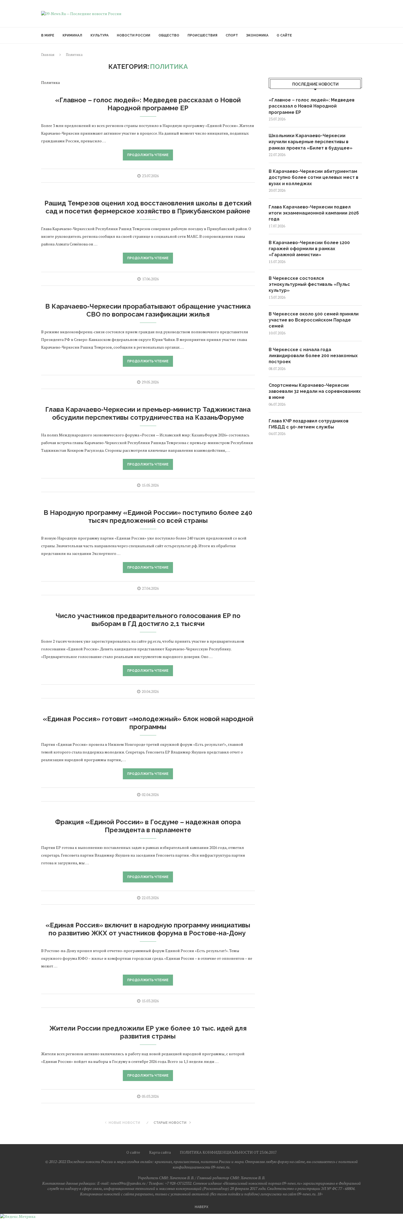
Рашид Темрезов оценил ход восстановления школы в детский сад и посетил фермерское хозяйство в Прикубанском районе (147, 207)
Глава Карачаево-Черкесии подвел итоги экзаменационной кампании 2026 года (314, 213)
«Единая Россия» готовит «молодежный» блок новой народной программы (148, 723)
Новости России (133, 35)
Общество (168, 35)
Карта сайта (160, 1152)
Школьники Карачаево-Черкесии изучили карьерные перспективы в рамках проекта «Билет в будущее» (311, 142)
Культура (99, 35)
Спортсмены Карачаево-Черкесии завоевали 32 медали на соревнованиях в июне (315, 391)
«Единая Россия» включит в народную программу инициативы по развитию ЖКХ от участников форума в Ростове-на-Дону (148, 929)
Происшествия (202, 35)
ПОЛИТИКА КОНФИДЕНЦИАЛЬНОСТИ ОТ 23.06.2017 (228, 1152)
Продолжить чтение (148, 155)
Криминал (72, 35)
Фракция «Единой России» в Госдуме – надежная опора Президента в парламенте (148, 826)
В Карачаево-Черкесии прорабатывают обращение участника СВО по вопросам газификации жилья (148, 310)
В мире (47, 35)
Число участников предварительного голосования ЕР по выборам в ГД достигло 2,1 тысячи (148, 620)
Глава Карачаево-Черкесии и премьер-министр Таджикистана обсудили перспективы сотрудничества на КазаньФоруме (148, 413)
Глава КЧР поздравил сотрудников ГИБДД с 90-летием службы (308, 424)
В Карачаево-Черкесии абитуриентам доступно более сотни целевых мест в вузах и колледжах (313, 177)
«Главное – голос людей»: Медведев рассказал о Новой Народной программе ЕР (148, 104)
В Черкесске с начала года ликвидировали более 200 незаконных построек (313, 356)
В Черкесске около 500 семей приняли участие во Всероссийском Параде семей (314, 320)
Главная (47, 54)
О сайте (284, 35)
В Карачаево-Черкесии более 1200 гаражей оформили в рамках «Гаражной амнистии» (309, 249)
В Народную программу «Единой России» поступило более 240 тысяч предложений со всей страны (148, 516)
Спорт (232, 35)
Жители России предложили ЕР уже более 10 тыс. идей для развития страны (148, 1032)
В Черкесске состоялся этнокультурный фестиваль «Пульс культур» (309, 284)
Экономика (257, 35)
